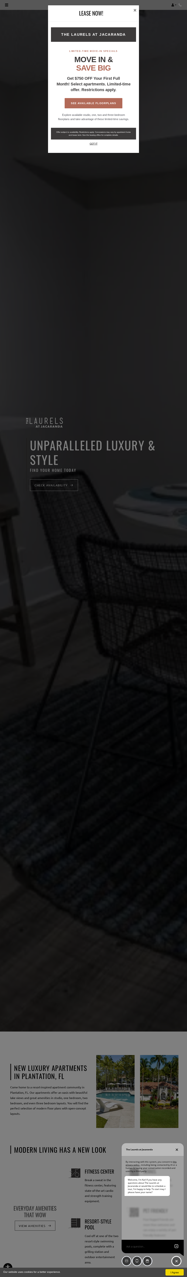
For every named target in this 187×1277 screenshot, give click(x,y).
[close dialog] (134, 10)
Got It (94, 143)
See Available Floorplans (93, 103)
